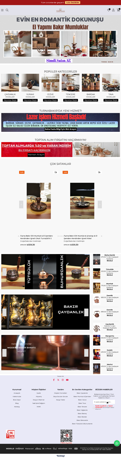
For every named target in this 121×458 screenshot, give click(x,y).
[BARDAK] (91, 83)
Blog (17, 403)
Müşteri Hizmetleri (60, 393)
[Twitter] (58, 380)
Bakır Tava (82, 403)
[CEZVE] (50, 83)
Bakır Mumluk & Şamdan (82, 396)
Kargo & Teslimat (38, 400)
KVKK (39, 407)
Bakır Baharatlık (82, 420)
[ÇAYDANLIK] (10, 83)
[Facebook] (54, 380)
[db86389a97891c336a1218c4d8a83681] (17, 434)
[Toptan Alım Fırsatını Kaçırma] (60, 149)
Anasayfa (17, 393)
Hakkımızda (17, 396)
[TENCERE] (70, 83)
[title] (45, 271)
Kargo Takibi (60, 400)
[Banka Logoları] (42, 448)
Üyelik (39, 393)
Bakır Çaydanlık (82, 393)
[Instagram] (62, 380)
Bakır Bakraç (82, 413)
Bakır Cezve (82, 400)
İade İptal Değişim (38, 403)
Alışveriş (39, 396)
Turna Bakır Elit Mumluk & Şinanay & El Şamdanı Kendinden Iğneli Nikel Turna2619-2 (37, 237)
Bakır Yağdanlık (82, 410)
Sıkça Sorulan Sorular (60, 396)
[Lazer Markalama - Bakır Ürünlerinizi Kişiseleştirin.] (60, 122)
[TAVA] (111, 83)
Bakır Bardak (82, 417)
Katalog (17, 407)
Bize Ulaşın (17, 400)
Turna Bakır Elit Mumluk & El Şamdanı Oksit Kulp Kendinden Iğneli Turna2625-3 (82, 237)
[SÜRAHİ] (30, 83)
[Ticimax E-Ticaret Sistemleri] (60, 456)
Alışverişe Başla (10, 100)
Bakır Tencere (82, 407)
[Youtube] (67, 380)
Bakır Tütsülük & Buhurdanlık (82, 424)
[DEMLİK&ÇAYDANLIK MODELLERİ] (45, 312)
